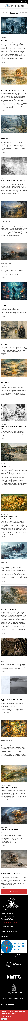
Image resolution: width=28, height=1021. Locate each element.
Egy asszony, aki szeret (9, 609)
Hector (3, 305)
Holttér (4, 344)
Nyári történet (6, 743)
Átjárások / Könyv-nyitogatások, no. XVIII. (13, 700)
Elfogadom (3, 1019)
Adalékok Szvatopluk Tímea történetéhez (10, 517)
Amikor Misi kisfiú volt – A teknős (12, 90)
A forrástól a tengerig (9, 788)
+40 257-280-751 (5, 922)
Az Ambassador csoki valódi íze (11, 873)
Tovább (3, 62)
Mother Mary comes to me (10, 830)
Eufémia (4, 40)
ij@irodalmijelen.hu (5, 936)
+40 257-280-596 (13, 922)
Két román (4, 266)
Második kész (5, 138)
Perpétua (4, 224)
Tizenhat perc (6, 466)
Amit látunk (5, 382)
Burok (3, 565)
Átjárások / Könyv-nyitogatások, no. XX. (13, 181)
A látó (3, 661)
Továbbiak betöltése (14, 891)
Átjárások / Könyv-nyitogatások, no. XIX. (13, 427)
